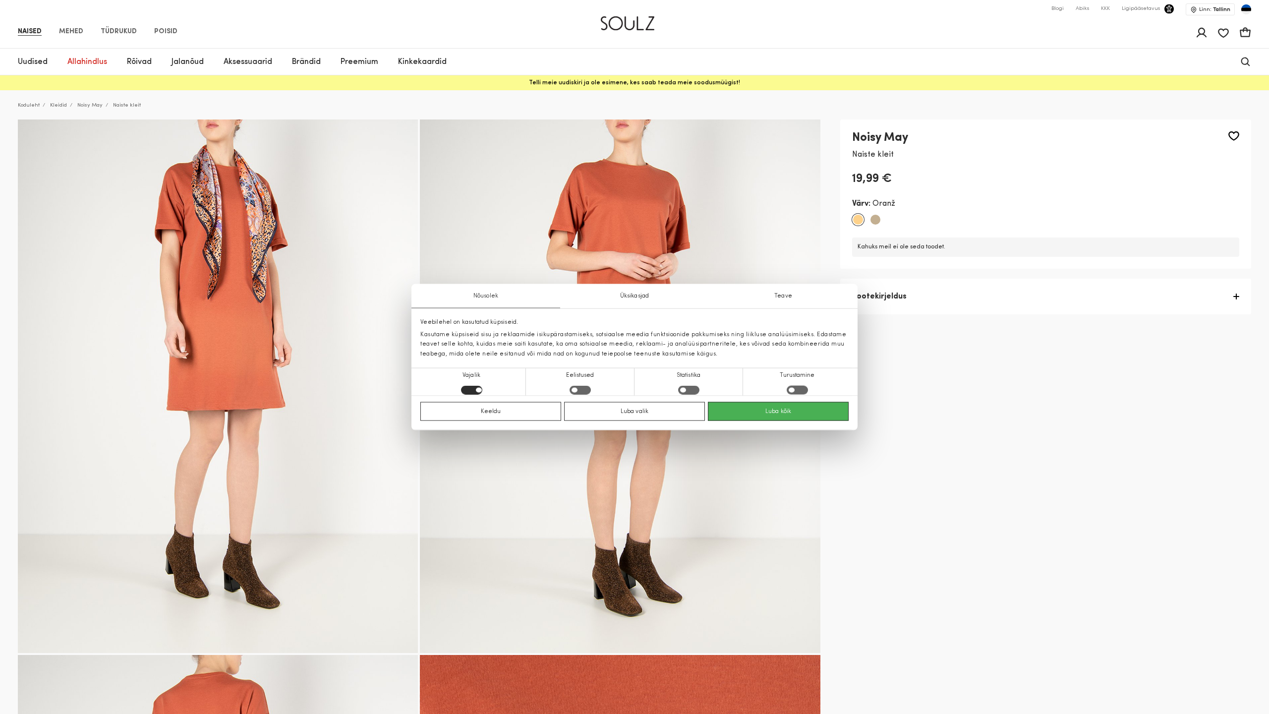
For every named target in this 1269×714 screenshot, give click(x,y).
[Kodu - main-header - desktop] (635, 19)
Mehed (71, 31)
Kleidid (58, 105)
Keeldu (491, 411)
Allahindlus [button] (87, 62)
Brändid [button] (306, 62)
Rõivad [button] (139, 62)
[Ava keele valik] (1246, 9)
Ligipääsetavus (1141, 8)
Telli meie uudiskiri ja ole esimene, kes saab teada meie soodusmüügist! (634, 83)
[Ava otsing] (1245, 62)
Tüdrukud (119, 31)
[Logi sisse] (1202, 33)
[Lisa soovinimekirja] (1233, 136)
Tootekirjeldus (879, 296)
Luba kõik (778, 411)
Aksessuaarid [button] (248, 62)
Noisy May (90, 105)
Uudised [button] (33, 62)
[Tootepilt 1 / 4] (218, 386)
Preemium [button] (359, 62)
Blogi (1057, 8)
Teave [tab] (783, 296)
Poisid (165, 31)
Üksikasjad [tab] (634, 296)
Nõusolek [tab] (485, 296)
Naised (30, 31)
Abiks (1082, 8)
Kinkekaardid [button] (422, 62)
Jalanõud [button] (188, 62)
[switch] (580, 389)
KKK (1105, 8)
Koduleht (29, 105)
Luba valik (634, 411)
